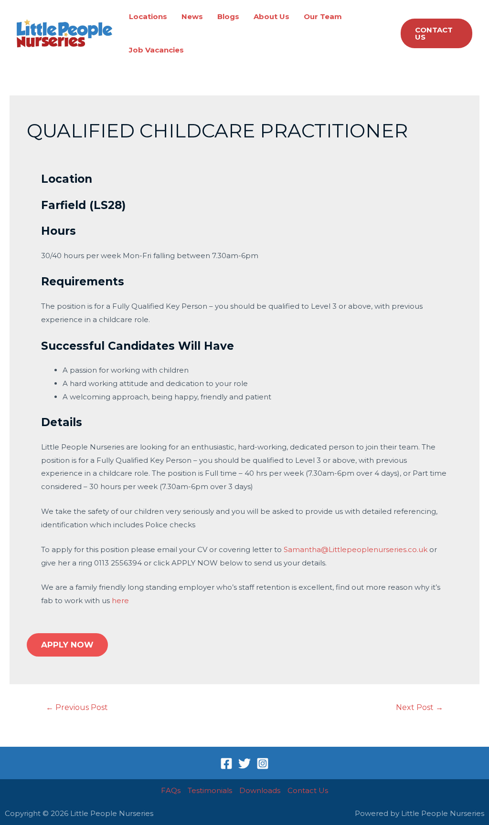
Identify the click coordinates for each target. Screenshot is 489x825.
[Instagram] (262, 763)
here (120, 600)
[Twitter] (244, 763)
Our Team (323, 16)
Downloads (259, 790)
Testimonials (210, 790)
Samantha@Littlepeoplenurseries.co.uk (355, 549)
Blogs (228, 16)
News (192, 16)
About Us (271, 16)
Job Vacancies (156, 49)
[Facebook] (226, 763)
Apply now (67, 644)
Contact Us (307, 790)
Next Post (419, 707)
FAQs (171, 790)
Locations (148, 16)
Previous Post (77, 707)
